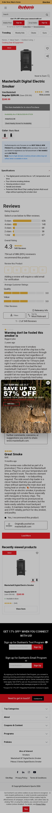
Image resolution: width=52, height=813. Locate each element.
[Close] (48, 383)
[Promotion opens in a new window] (26, 406)
